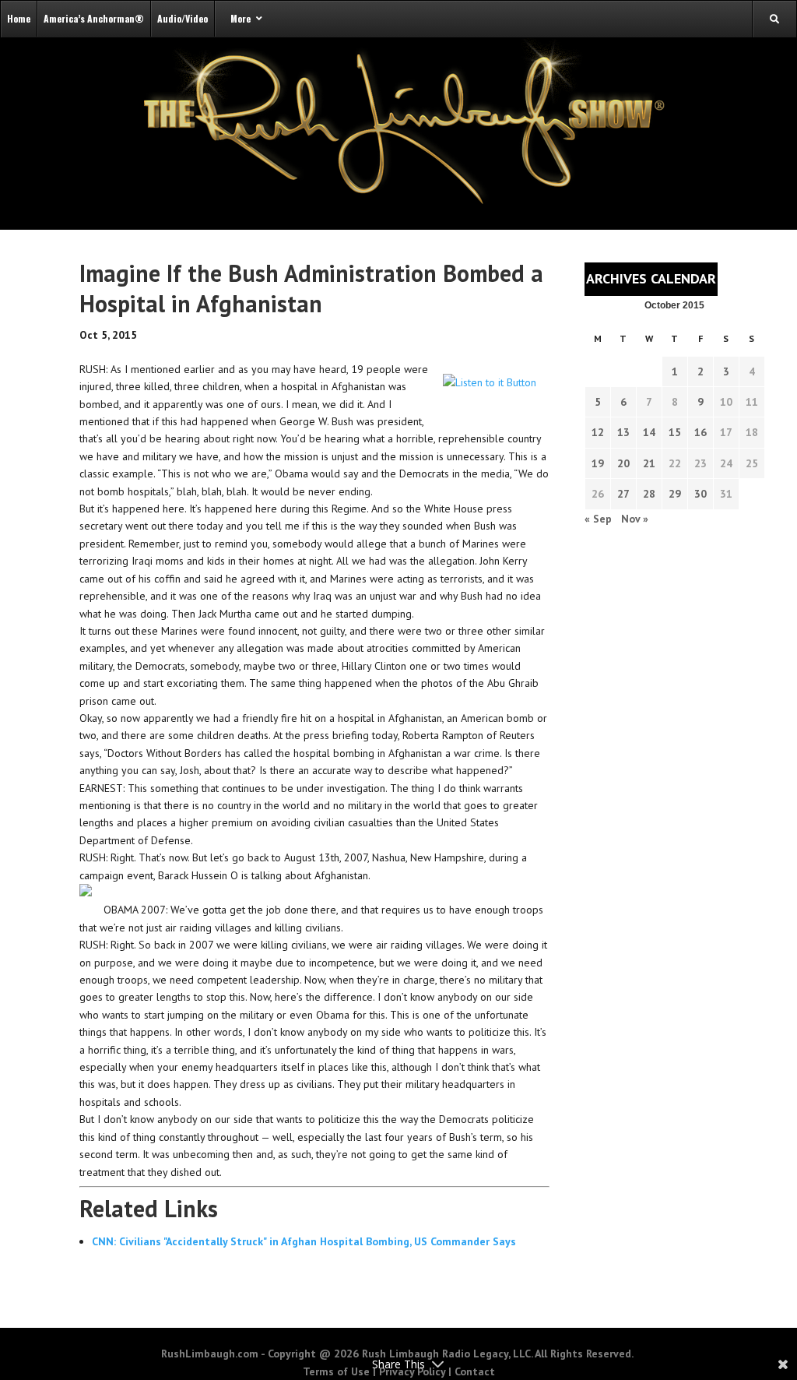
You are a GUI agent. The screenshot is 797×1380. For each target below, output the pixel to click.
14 (649, 432)
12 (598, 432)
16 (700, 432)
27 (623, 494)
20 (623, 463)
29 (675, 494)
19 (598, 463)
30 (700, 494)
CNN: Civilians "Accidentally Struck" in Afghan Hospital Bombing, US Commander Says (304, 1241)
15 (675, 432)
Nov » (634, 519)
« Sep (598, 519)
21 (649, 463)
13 (623, 432)
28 (649, 494)
